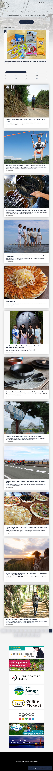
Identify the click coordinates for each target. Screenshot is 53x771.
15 (28, 635)
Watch (37, 75)
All (15, 72)
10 (46, 630)
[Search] (50, 5)
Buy (37, 78)
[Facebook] (41, 2)
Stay (16, 78)
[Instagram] (39, 2)
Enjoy (37, 72)
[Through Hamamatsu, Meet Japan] (5, 5)
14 (24, 635)
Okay (48, 768)
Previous (3, 630)
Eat (15, 75)
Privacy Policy (42, 768)
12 (15, 635)
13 (20, 635)
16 (32, 635)
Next (38, 635)
